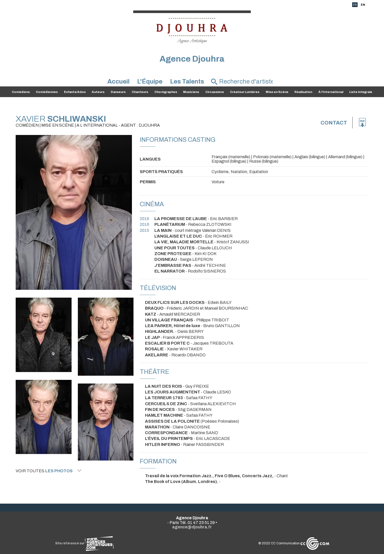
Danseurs (118, 91)
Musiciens (191, 91)
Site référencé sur (70, 543)
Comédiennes (47, 91)
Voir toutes (44, 471)
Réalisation (303, 91)
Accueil (118, 81)
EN (363, 4)
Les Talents (187, 81)
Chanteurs (140, 91)
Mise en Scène (277, 91)
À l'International (330, 91)
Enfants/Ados (75, 91)
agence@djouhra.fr (192, 527)
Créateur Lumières (244, 91)
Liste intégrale (360, 91)
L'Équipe (149, 81)
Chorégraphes (165, 91)
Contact (334, 123)
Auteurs (98, 91)
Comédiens (21, 91)
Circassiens (214, 91)
